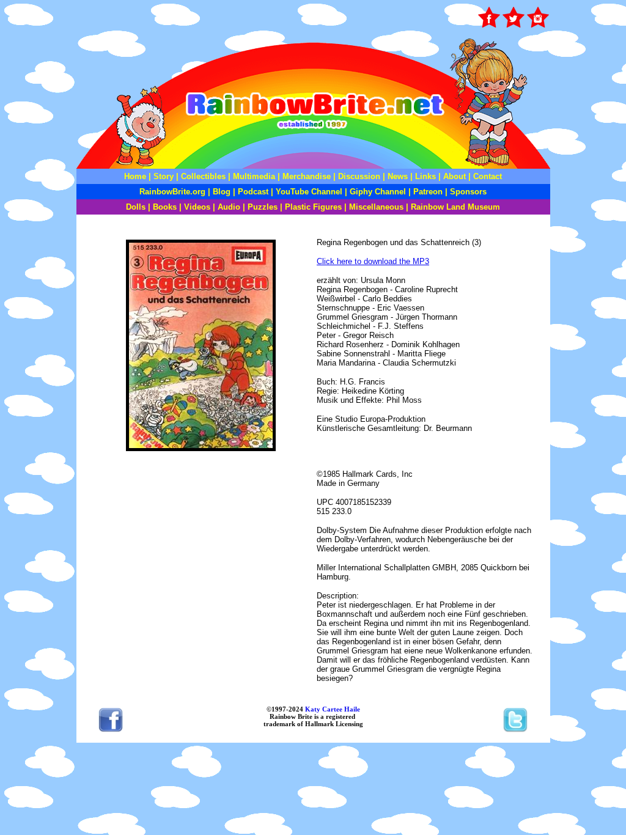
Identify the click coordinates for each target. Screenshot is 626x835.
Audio (229, 207)
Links (425, 176)
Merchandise (306, 176)
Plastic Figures (313, 207)
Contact (487, 176)
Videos (197, 207)
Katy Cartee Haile (331, 709)
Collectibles (203, 176)
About (455, 176)
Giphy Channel (378, 191)
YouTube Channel (309, 191)
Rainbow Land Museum (455, 207)
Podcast (253, 191)
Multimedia (254, 176)
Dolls (135, 207)
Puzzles (263, 207)
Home (135, 176)
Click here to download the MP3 (373, 261)
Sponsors (468, 191)
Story (163, 176)
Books (165, 207)
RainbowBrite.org (172, 191)
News (396, 176)
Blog (221, 191)
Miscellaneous (376, 207)
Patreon (427, 191)
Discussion (359, 176)
